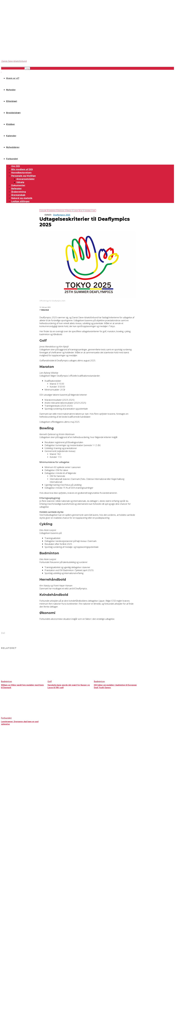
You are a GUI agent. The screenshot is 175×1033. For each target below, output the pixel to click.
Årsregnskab (18, 195)
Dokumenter (18, 185)
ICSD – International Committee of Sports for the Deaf (19, 1004)
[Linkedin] (83, 639)
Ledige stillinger (20, 201)
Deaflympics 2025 (61, 214)
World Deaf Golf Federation (10, 1006)
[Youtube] (24, 986)
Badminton (61, 210)
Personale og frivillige (23, 176)
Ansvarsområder (25, 179)
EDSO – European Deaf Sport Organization (15, 1002)
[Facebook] (73, 639)
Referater (16, 188)
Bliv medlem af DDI (22, 169)
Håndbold (88, 210)
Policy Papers (5, 969)
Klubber (10, 124)
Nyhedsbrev (12, 147)
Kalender (11, 136)
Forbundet (12, 159)
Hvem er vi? (12, 78)
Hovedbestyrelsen (21, 172)
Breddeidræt (13, 113)
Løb (94, 210)
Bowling (69, 210)
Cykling (76, 210)
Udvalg (20, 182)
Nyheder (11, 90)
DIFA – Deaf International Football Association (16, 1010)
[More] (101, 639)
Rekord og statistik (21, 198)
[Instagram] (10, 986)
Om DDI (15, 166)
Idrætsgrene (52, 210)
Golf (81, 210)
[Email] (92, 639)
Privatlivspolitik (6, 967)
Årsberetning (18, 192)
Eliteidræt (11, 101)
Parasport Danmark (7, 1008)
